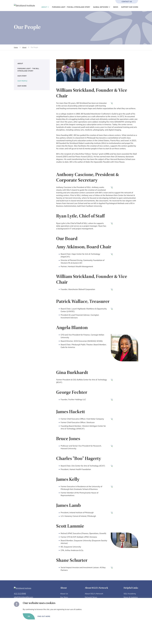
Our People (22, 81)
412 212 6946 (20, 593)
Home (16, 47)
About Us (64, 593)
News (115, 7)
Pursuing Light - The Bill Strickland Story (71, 7)
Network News (91, 597)
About (44, 7)
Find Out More (43, 616)
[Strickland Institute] (29, 5)
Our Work (21, 86)
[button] (48, 7)
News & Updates (131, 597)
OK (29, 616)
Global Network (100, 7)
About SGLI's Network (94, 593)
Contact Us (127, 1)
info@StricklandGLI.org (23, 597)
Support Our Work (129, 7)
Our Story (22, 76)
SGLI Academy (130, 593)
